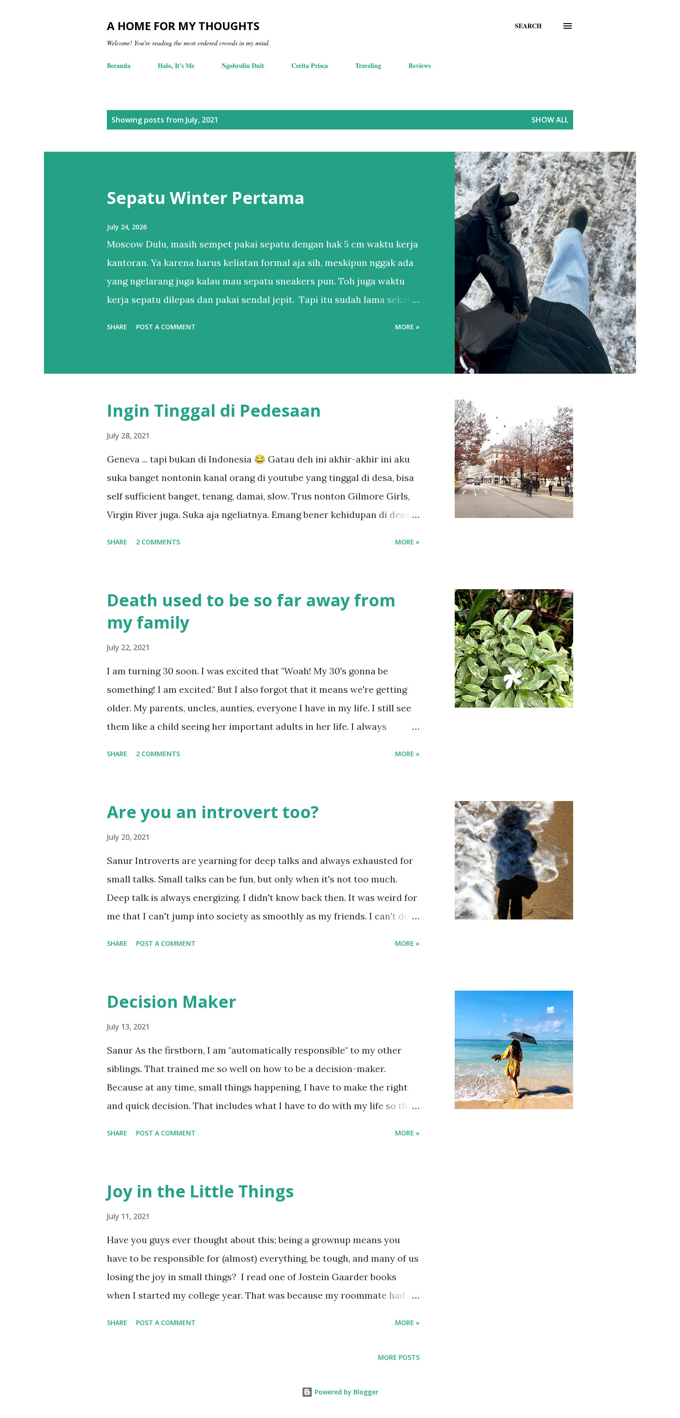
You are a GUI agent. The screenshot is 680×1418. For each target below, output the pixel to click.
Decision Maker (171, 1001)
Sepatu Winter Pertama (205, 197)
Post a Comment (166, 326)
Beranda (118, 65)
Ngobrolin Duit (243, 65)
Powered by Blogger (345, 1391)
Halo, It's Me (176, 65)
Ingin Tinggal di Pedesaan (214, 410)
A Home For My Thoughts (183, 25)
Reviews (419, 65)
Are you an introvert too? (213, 812)
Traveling (368, 65)
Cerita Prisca (309, 65)
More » (407, 326)
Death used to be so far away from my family (251, 611)
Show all (550, 120)
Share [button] (117, 326)
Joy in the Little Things (200, 1191)
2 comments (158, 541)
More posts (399, 1357)
